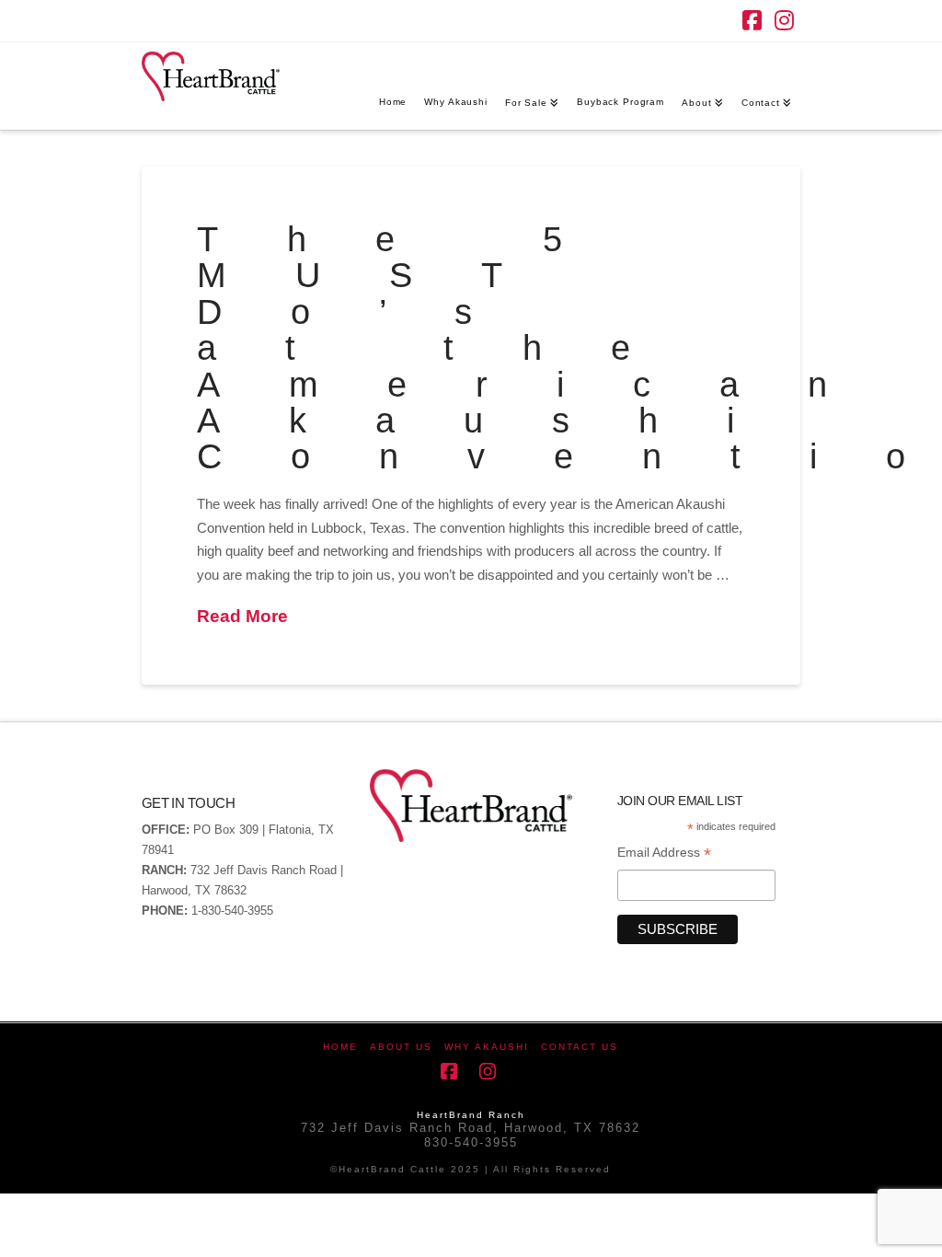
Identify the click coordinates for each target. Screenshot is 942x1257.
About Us (401, 1047)
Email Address (664, 854)
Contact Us (579, 1047)
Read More (242, 616)
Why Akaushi (486, 1047)
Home (340, 1047)
